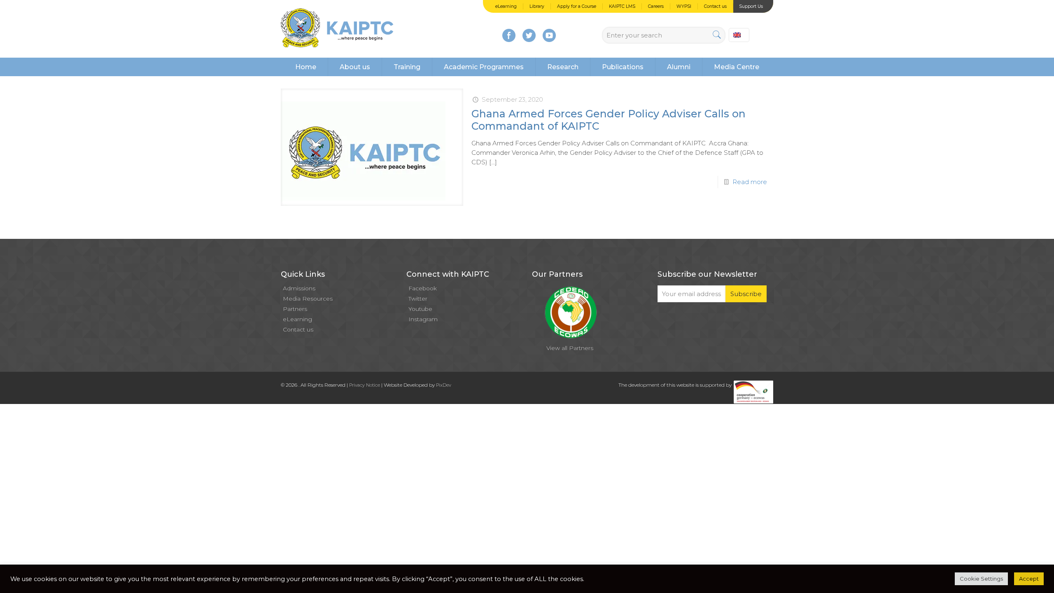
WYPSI (683, 6)
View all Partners (569, 348)
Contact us (715, 6)
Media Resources (308, 298)
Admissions (299, 288)
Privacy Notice (364, 385)
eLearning (506, 6)
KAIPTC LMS (622, 6)
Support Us (751, 6)
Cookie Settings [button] (981, 578)
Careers (656, 6)
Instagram (423, 319)
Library (536, 6)
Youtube (420, 309)
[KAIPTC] (337, 29)
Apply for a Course (576, 6)
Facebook (422, 288)
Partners (295, 309)
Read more (749, 182)
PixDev (443, 385)
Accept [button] (1029, 578)
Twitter (417, 298)
